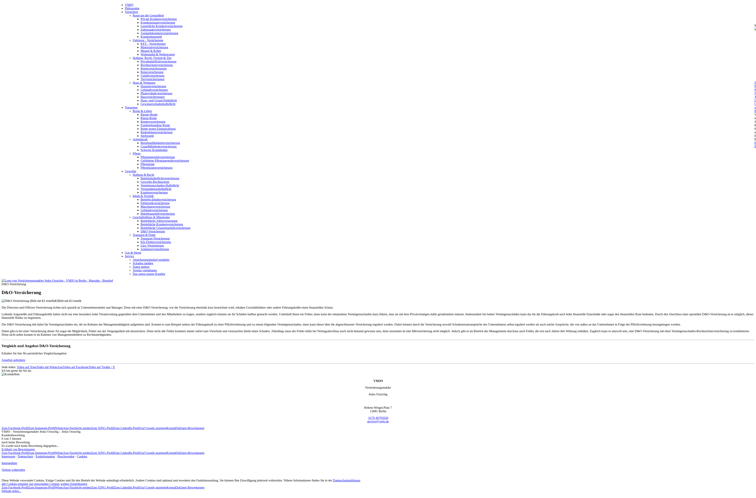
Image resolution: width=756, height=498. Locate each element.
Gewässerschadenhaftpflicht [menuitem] (158, 104)
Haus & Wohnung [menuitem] (144, 82)
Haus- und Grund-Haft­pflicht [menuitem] (159, 100)
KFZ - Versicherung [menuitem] (153, 43)
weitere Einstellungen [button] (73, 484)
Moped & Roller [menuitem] (151, 51)
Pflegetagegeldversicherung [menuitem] (158, 157)
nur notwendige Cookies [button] (44, 484)
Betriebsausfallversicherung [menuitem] (158, 213)
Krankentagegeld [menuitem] (151, 36)
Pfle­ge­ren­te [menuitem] (148, 164)
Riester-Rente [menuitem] (149, 114)
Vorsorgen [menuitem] (131, 107)
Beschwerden (65, 456)
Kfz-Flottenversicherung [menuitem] (156, 242)
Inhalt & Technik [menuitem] (143, 196)
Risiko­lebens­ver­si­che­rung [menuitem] (156, 132)
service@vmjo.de (378, 421)
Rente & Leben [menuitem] (142, 111)
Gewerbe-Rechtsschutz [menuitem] (155, 182)
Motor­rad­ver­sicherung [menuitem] (154, 47)
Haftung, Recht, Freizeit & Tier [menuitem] (152, 58)
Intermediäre (9, 463)
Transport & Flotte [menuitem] (144, 235)
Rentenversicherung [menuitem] (153, 121)
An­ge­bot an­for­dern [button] (13, 360)
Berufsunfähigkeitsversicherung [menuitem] (160, 143)
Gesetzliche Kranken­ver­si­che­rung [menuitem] (162, 26)
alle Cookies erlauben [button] (15, 484)
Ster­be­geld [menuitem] (147, 135)
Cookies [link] (82, 456)
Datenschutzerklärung (346, 480)
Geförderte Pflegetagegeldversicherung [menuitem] (165, 160)
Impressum (8, 456)
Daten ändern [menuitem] (141, 266)
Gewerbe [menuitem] (130, 171)
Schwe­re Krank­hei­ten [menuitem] (154, 150)
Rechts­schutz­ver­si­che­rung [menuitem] (157, 65)
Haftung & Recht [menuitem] (143, 174)
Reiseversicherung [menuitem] (152, 72)
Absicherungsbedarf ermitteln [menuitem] (151, 259)
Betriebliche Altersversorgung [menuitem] (159, 220)
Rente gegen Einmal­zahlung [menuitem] (158, 128)
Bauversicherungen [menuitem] (153, 97)
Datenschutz (25, 456)
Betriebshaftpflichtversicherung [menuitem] (160, 178)
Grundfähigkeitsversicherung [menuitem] (159, 146)
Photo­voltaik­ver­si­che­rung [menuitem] (156, 93)
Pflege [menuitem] (137, 153)
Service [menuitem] (129, 256)
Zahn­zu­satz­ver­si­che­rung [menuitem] (156, 29)
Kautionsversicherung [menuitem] (154, 192)
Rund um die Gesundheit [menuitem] (148, 15)
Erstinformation (45, 456)
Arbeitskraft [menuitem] (140, 139)
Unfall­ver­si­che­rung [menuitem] (152, 75)
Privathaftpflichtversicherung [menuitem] (158, 61)
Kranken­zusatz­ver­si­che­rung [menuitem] (158, 22)
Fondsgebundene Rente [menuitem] (155, 125)
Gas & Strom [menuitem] (133, 252)
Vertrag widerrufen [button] (13, 469)
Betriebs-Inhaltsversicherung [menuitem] (158, 199)
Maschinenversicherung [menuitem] (155, 206)
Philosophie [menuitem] (132, 8)
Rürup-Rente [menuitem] (149, 118)
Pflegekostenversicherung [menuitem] (156, 167)
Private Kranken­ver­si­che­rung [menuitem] (159, 19)
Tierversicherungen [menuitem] (152, 79)
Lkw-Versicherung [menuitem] (152, 245)
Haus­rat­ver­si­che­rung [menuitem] (153, 86)
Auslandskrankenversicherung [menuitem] (159, 33)
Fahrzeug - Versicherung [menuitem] (148, 40)
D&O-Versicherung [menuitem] (153, 231)
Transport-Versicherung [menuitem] (155, 238)
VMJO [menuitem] (129, 4)
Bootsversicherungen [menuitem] (154, 68)
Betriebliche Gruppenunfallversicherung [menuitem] (165, 228)
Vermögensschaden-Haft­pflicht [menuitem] (160, 185)
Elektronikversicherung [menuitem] (155, 203)
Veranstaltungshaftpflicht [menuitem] (156, 189)
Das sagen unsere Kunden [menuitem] (149, 274)
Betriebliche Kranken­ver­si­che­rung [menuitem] (162, 224)
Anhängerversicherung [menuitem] (155, 249)
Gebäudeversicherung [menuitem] (154, 89)
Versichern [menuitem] (131, 12)
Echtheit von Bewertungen (18, 449)
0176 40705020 (378, 418)
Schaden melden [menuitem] (143, 263)
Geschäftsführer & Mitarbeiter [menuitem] (151, 217)
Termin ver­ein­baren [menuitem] (145, 270)
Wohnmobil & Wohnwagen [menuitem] (158, 54)
